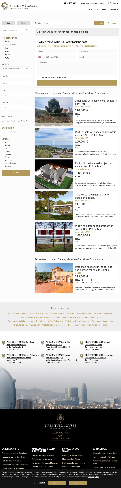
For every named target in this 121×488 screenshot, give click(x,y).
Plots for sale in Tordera (97, 325)
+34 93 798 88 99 (70, 3)
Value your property (89, 3)
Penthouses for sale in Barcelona (15, 464)
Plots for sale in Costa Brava (104, 467)
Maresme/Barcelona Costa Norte (43, 450)
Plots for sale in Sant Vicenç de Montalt (35, 317)
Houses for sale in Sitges (72, 455)
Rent (97, 10)
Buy (90, 10)
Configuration (39, 483)
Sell (104, 10)
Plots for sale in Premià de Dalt (27, 325)
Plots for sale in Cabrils (92, 317)
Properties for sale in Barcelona (14, 453)
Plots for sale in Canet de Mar (79, 313)
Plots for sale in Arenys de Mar (67, 317)
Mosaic (114, 23)
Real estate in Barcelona (16, 344)
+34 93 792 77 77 (92, 362)
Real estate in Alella (54, 344)
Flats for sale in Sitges (71, 459)
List (100, 23)
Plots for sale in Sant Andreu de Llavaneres (26, 313)
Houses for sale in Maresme (43, 455)
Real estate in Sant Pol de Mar (18, 357)
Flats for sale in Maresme (42, 459)
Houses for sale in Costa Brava (105, 453)
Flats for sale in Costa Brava (104, 457)
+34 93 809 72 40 (53, 362)
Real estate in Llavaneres (95, 357)
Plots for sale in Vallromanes (77, 321)
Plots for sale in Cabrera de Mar (21, 321)
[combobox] (41, 57)
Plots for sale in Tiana (76, 325)
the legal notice (61, 77)
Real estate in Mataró (93, 344)
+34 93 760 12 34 (13, 362)
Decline (57, 483)
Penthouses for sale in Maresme (45, 463)
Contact (103, 3)
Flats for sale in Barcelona (12, 461)
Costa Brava (100, 449)
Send (77, 83)
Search (16, 173)
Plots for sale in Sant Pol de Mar (49, 321)
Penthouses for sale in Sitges (73, 463)
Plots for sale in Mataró (103, 313)
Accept (78, 483)
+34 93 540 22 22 (53, 349)
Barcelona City (10, 449)
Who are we (114, 10)
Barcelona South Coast (72, 450)
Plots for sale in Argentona (103, 321)
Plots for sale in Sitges (71, 466)
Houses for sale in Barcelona (13, 457)
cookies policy (93, 477)
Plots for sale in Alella (55, 313)
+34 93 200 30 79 (13, 349)
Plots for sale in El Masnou (53, 325)
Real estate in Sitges (54, 357)
